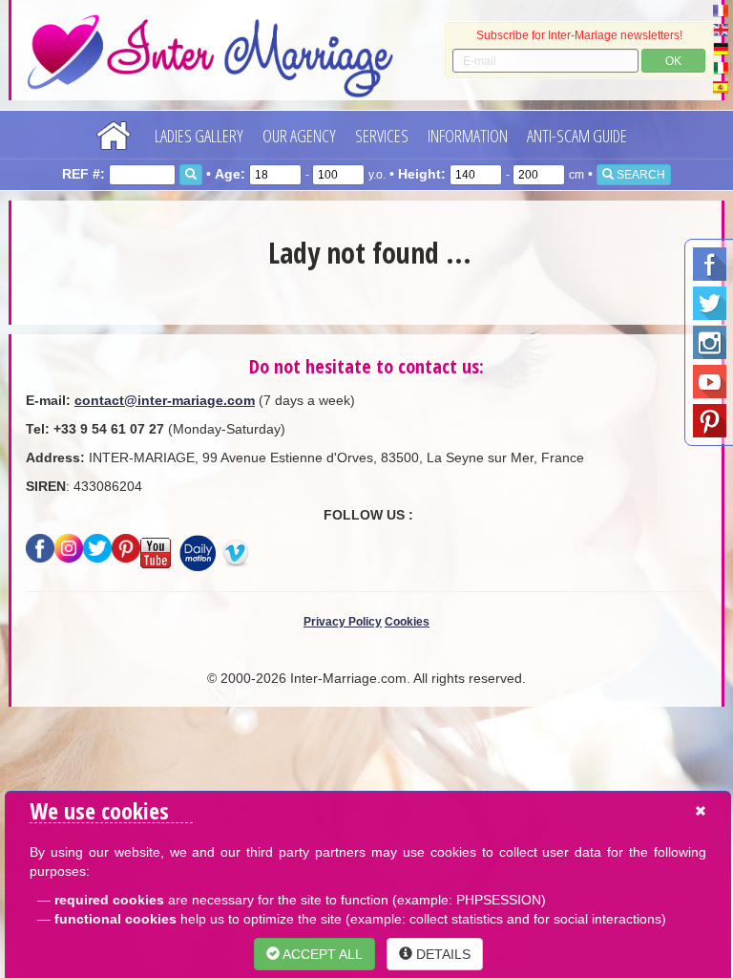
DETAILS (441, 954)
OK (673, 61)
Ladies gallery (199, 135)
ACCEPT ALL (321, 954)
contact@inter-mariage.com (164, 400)
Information (468, 135)
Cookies (407, 621)
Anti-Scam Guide (577, 135)
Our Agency (299, 135)
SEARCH (639, 174)
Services (381, 135)
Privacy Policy (343, 621)
